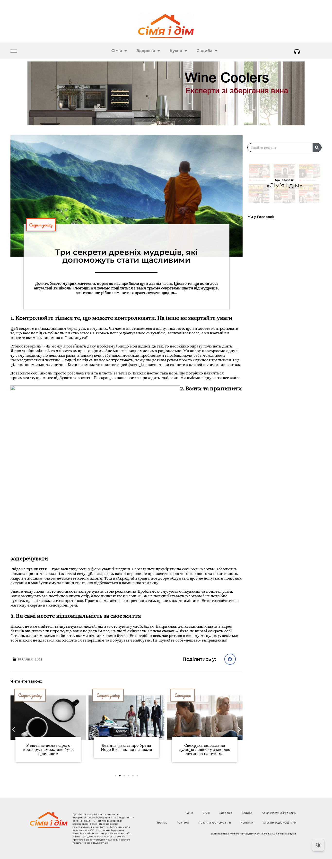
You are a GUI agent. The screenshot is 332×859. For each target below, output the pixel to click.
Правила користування (214, 822)
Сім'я (195, 695)
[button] (230, 659)
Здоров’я (146, 50)
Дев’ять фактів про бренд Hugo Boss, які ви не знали (63, 747)
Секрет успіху (40, 224)
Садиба (204, 50)
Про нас (161, 822)
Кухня (176, 50)
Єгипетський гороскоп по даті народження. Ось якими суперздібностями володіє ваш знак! (220, 751)
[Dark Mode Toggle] (318, 845)
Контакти (247, 822)
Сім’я (116, 50)
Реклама (183, 822)
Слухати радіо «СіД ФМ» (279, 822)
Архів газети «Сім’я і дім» (279, 813)
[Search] (317, 147)
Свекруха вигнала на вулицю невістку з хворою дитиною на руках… (141, 749)
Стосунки (120, 695)
